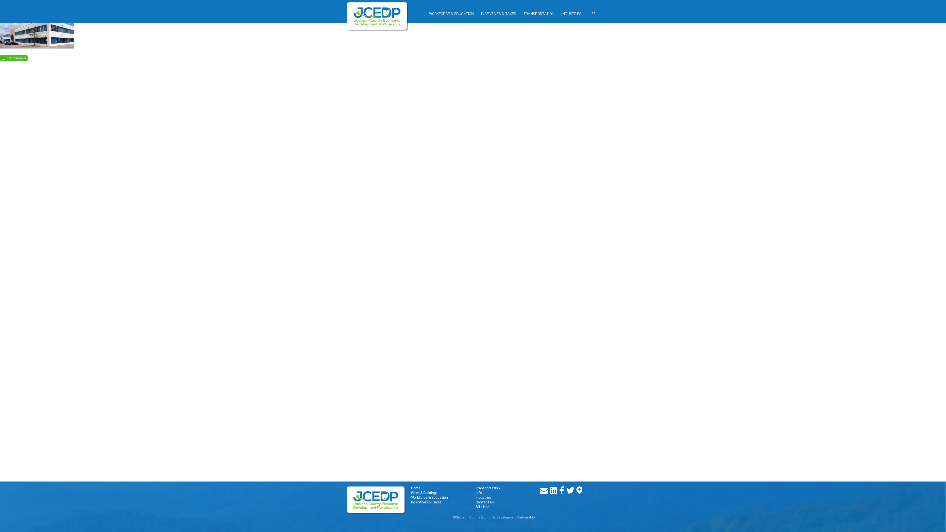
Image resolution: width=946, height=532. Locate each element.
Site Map (483, 507)
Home (416, 488)
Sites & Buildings (424, 493)
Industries (571, 14)
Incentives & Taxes (498, 14)
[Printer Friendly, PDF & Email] (14, 58)
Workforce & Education (451, 14)
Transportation (539, 14)
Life (592, 14)
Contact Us (485, 502)
